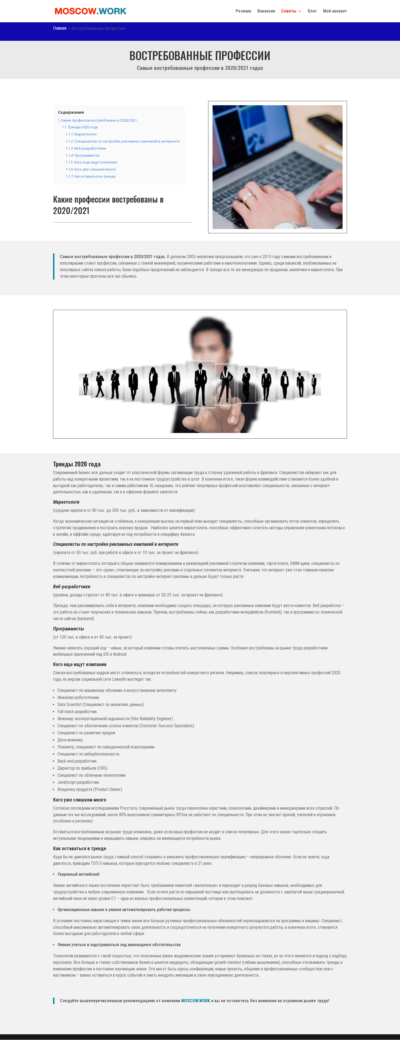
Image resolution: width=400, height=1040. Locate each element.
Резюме (243, 11)
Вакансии (266, 11)
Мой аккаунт (335, 11)
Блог (312, 11)
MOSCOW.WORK (195, 1000)
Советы (288, 11)
